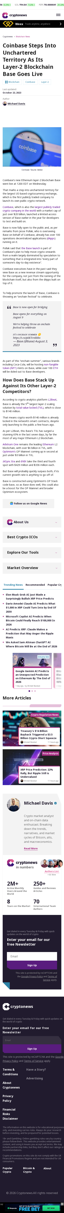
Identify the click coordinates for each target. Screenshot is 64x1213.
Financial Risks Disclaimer (10, 1114)
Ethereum (48, 444)
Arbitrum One (10, 444)
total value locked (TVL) (30, 407)
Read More (31, 848)
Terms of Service (33, 1061)
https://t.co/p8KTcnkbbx (27, 337)
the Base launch (30, 248)
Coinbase (8, 207)
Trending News (13, 584)
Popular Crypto (7, 1169)
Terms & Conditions (10, 1072)
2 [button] (32, 691)
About (47, 1168)
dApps (51, 238)
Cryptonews (8, 36)
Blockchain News (23, 36)
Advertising (34, 1078)
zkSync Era (9, 461)
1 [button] (29, 691)
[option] (32, 671)
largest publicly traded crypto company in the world (31, 208)
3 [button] (35, 691)
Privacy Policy (8, 1098)
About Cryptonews (11, 1085)
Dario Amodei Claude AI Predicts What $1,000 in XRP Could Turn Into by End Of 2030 (31, 607)
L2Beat (52, 399)
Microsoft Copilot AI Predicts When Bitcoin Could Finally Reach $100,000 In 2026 (30, 620)
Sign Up (32, 965)
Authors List (52, 871)
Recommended (35, 584)
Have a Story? (36, 1069)
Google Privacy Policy (32, 976)
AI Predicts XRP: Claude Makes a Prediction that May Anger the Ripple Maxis (30, 633)
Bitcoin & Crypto (29, 1169)
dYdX (23, 461)
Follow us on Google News (30, 503)
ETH (55, 368)
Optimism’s (9, 451)
